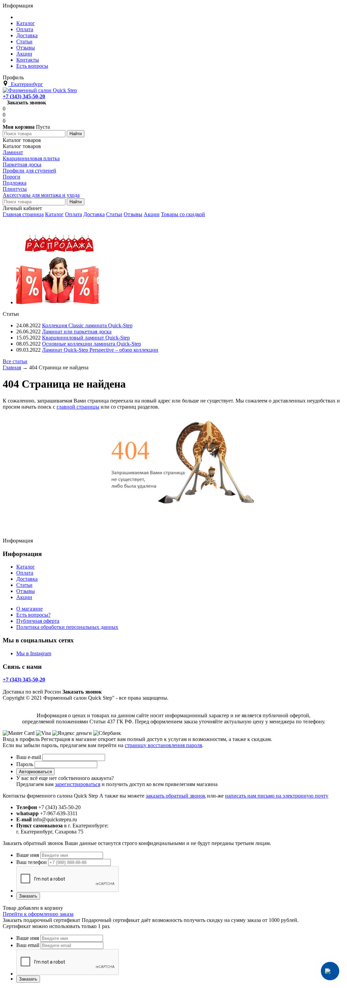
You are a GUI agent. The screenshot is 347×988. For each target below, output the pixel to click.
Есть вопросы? (33, 615)
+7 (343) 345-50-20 (24, 96)
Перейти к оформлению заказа (38, 914)
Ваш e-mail (28, 757)
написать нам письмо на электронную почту (276, 796)
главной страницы (78, 407)
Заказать (28, 896)
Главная (12, 367)
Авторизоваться (35, 771)
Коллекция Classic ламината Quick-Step (87, 325)
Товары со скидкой (183, 214)
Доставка (94, 214)
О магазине (29, 609)
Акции (152, 214)
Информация (18, 5)
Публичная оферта (37, 621)
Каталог (54, 214)
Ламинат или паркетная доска (76, 331)
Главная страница (23, 214)
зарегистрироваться (77, 784)
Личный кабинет (22, 208)
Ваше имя (27, 855)
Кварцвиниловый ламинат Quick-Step (86, 338)
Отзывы (133, 214)
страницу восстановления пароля (163, 745)
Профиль (13, 77)
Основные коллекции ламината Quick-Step (91, 344)
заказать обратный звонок (176, 796)
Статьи (114, 214)
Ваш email (27, 945)
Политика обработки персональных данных (67, 627)
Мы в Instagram (33, 653)
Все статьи (15, 361)
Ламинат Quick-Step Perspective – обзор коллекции (100, 350)
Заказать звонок (26, 102)
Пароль (24, 764)
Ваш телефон (31, 862)
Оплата (73, 214)
